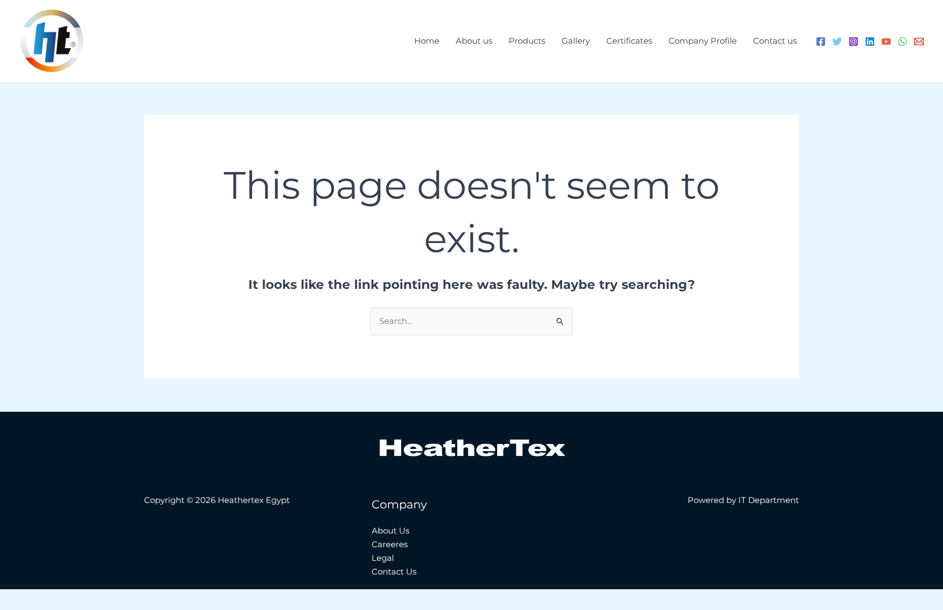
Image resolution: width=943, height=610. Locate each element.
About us (474, 40)
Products (527, 40)
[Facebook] (821, 41)
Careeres (390, 544)
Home (426, 40)
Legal (383, 558)
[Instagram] (853, 41)
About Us (390, 530)
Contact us (775, 40)
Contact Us (394, 571)
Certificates (629, 40)
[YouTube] (886, 41)
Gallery (576, 40)
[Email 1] (919, 41)
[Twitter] (837, 41)
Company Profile (703, 40)
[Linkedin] (870, 41)
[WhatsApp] (903, 41)
